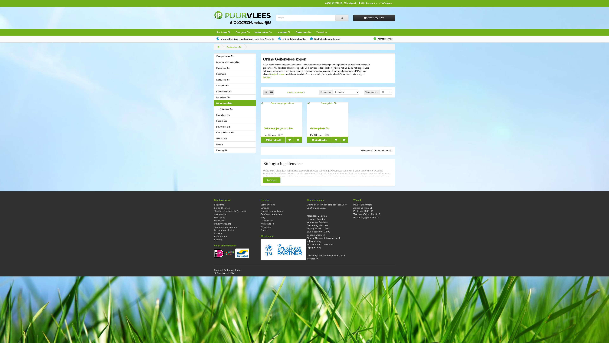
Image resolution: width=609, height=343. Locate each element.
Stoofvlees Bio (223, 115)
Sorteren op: (326, 92)
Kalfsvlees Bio (222, 80)
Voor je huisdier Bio (225, 133)
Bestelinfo (219, 204)
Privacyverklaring (222, 223)
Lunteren (267, 77)
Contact (218, 233)
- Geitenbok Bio (225, 109)
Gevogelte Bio (243, 32)
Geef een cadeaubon (271, 214)
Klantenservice (385, 38)
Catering (265, 208)
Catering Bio (221, 150)
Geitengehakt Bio (319, 128)
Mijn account (267, 220)
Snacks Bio (221, 121)
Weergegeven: (371, 92)
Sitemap (218, 239)
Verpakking (219, 220)
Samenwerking (268, 204)
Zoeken (264, 230)
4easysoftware (234, 270)
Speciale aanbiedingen (272, 211)
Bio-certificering (222, 208)
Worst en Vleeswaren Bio (227, 62)
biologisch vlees (276, 74)
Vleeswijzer (321, 32)
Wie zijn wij (350, 3)
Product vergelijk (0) (296, 92)
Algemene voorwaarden (226, 227)
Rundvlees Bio (223, 32)
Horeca (219, 144)
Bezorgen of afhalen (224, 230)
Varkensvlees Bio (263, 32)
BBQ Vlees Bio (223, 127)
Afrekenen (266, 227)
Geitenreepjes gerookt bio (278, 128)
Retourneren (220, 236)
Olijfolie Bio (221, 139)
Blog (263, 217)
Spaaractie (221, 74)
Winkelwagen (267, 223)
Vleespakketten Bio (225, 56)
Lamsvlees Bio (283, 32)
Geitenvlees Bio (303, 32)
